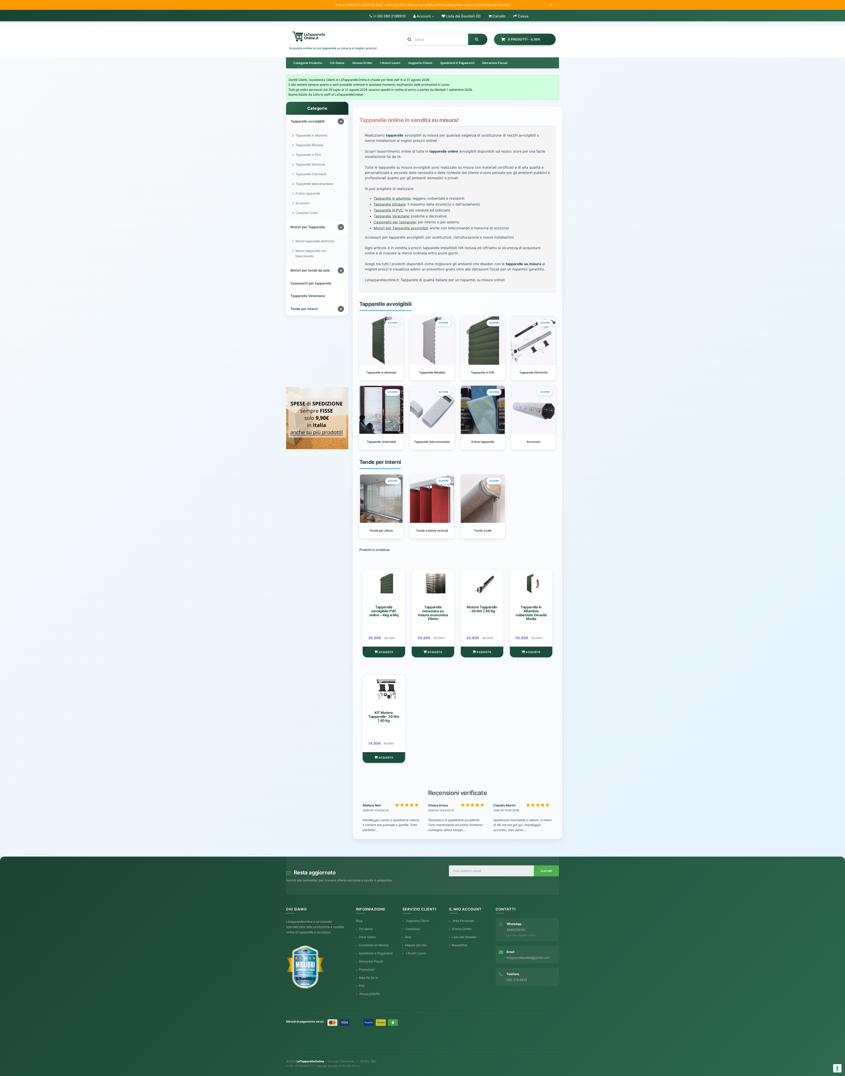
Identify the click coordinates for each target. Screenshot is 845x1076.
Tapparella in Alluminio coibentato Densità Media (531, 613)
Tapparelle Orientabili (311, 174)
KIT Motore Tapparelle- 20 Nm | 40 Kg (383, 716)
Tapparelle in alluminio (311, 135)
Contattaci (412, 929)
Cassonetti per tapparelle (310, 283)
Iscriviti (546, 871)
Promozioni (367, 969)
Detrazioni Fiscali (494, 63)
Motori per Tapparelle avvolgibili (401, 228)
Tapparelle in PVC (308, 155)
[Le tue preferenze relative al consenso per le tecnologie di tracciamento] (837, 1068)
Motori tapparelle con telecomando (311, 253)
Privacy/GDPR (369, 994)
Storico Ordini (461, 929)
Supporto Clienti (417, 921)
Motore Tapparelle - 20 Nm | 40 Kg (482, 609)
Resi (408, 937)
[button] (374, 817)
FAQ (362, 986)
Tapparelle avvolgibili (307, 121)
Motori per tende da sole (310, 270)
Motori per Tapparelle (307, 227)
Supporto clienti (420, 63)
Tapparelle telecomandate (314, 184)
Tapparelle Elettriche (310, 164)
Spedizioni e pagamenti (457, 63)
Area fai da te (368, 977)
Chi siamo (337, 63)
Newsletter (459, 945)
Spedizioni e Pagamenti (376, 953)
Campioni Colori (307, 213)
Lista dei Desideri (464, 937)
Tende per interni (304, 309)
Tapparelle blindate (390, 204)
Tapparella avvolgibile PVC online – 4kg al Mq (384, 611)
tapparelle (394, 135)
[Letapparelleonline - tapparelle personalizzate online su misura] (343, 36)
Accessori (302, 203)
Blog (359, 921)
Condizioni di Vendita (374, 945)
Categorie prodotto (308, 63)
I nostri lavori (390, 63)
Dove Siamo (367, 937)
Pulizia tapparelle (308, 193)
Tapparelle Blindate (309, 145)
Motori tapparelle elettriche (315, 241)
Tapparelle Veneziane (307, 296)
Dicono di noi (362, 63)
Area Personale (463, 921)
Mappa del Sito (416, 945)
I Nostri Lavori (415, 953)
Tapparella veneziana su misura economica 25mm (433, 613)
